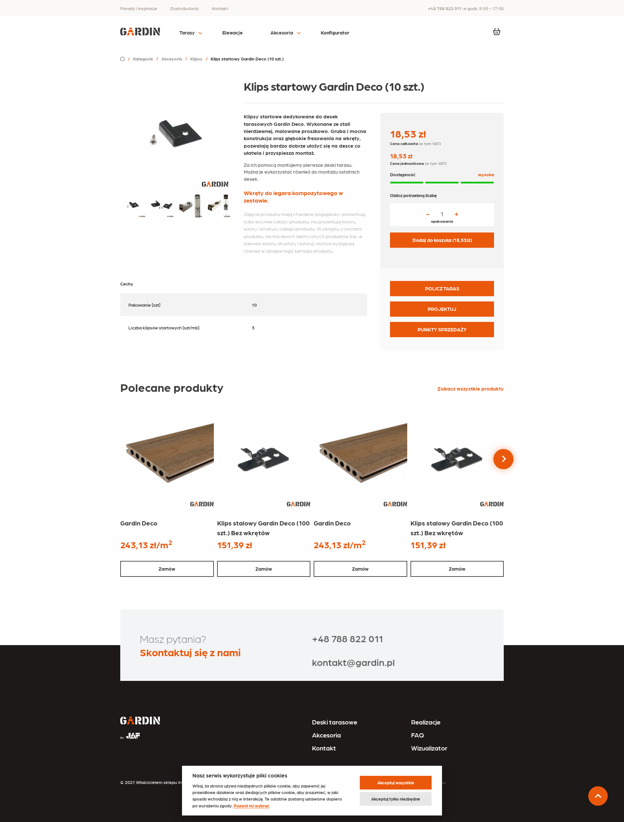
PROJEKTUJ (442, 309)
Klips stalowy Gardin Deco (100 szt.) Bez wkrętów (263, 528)
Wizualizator (429, 748)
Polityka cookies (426, 792)
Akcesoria (281, 32)
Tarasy (187, 32)
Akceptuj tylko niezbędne (395, 798)
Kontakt (220, 8)
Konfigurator (335, 32)
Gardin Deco (138, 523)
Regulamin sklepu (428, 782)
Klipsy (196, 58)
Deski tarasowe (334, 722)
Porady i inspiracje (138, 8)
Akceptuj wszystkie (395, 782)
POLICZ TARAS (442, 288)
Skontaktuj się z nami (190, 651)
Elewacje (232, 32)
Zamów (167, 569)
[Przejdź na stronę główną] (140, 721)
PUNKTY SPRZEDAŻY (442, 329)
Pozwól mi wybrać (251, 805)
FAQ (417, 735)
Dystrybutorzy (184, 8)
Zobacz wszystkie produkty (470, 388)
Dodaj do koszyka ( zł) (442, 240)
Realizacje (425, 722)
